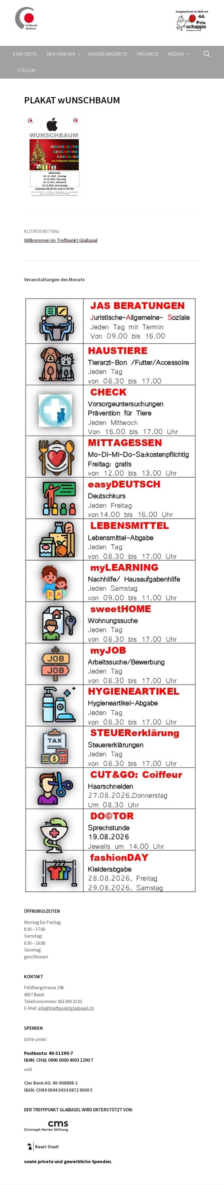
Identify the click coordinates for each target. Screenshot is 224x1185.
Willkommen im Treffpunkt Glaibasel (61, 240)
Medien (176, 54)
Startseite (24, 54)
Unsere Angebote (107, 54)
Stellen (26, 70)
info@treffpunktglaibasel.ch (66, 1008)
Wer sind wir (61, 54)
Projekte (147, 54)
